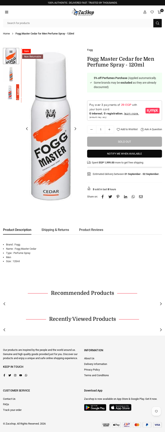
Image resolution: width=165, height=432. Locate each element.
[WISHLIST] (152, 12)
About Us (89, 358)
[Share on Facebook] (102, 197)
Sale (26, 51)
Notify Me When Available (124, 153)
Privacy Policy (92, 369)
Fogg (90, 49)
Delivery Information (95, 364)
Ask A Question (153, 129)
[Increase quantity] (109, 129)
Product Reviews (91, 230)
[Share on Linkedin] (125, 197)
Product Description (17, 230)
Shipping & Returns (55, 230)
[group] (51, 128)
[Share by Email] (141, 197)
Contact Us (9, 398)
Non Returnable (32, 56)
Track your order (12, 409)
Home (6, 33)
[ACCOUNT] (144, 12)
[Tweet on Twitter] (110, 197)
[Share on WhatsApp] (133, 197)
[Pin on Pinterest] (118, 197)
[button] (6, 12)
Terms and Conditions (96, 375)
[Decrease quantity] (91, 129)
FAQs (6, 404)
